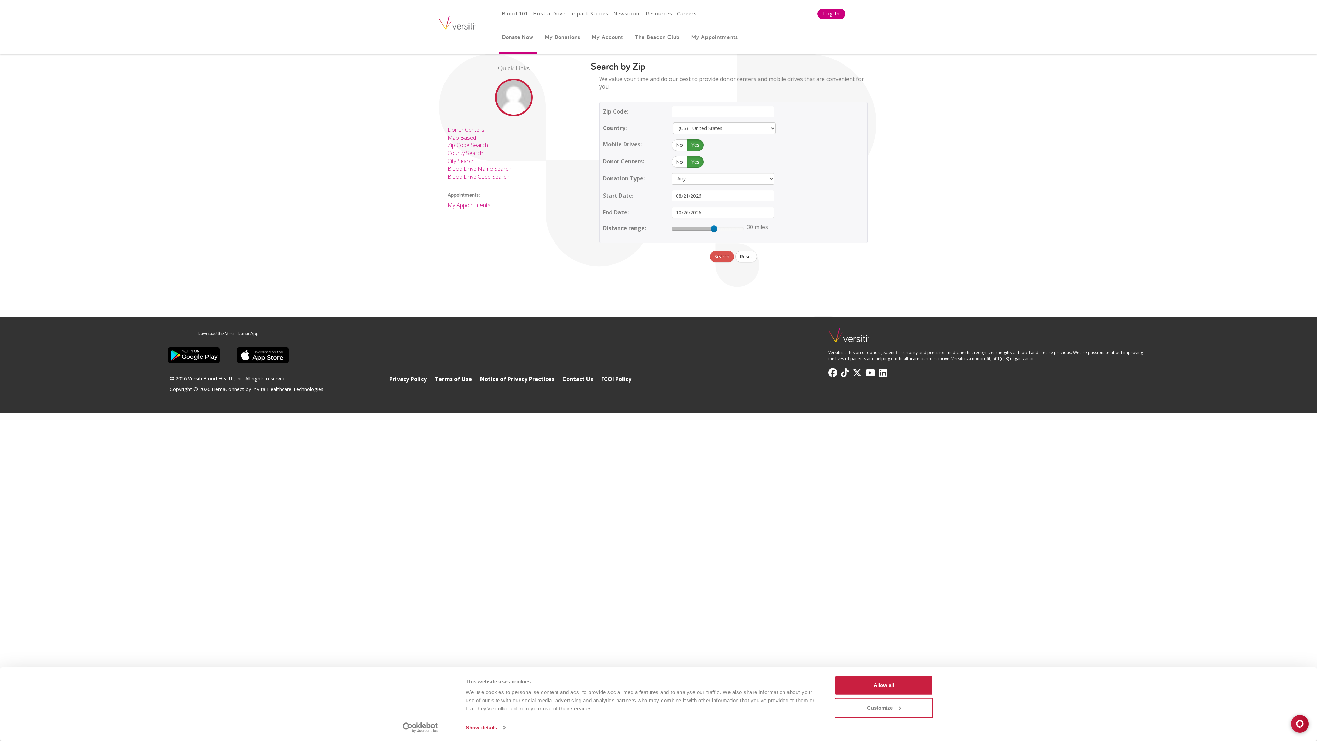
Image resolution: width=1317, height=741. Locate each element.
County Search (465, 153)
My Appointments (714, 37)
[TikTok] (845, 372)
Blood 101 (515, 13)
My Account (607, 37)
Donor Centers (466, 129)
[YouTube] (870, 372)
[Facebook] (832, 372)
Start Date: (618, 195)
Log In (831, 13)
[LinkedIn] (883, 372)
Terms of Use (453, 379)
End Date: (616, 212)
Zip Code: (615, 111)
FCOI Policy (616, 379)
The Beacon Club (657, 37)
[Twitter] (857, 372)
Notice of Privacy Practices (517, 379)
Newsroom (627, 13)
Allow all (884, 685)
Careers (687, 13)
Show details (481, 727)
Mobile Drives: (622, 144)
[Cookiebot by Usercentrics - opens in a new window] (420, 727)
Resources (659, 13)
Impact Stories (589, 13)
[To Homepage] (848, 338)
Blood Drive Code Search (478, 176)
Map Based (462, 137)
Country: (615, 128)
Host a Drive (549, 13)
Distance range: (624, 228)
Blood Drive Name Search (479, 169)
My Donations (562, 37)
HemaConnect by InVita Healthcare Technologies (267, 389)
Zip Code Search (468, 145)
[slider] (714, 228)
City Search (461, 161)
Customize (880, 707)
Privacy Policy (408, 379)
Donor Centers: (623, 161)
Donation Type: (624, 178)
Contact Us (577, 379)
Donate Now (517, 37)
